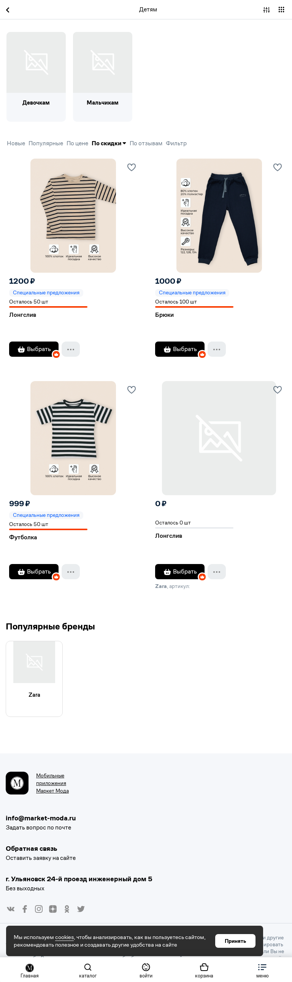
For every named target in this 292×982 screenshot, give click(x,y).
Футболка (23, 537)
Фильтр (176, 143)
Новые (16, 143)
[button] (262, 969)
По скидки (107, 143)
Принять (235, 941)
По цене (77, 143)
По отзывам (146, 143)
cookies (64, 937)
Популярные (46, 143)
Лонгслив (22, 315)
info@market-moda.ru (41, 818)
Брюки (164, 315)
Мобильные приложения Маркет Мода (52, 783)
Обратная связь (31, 848)
